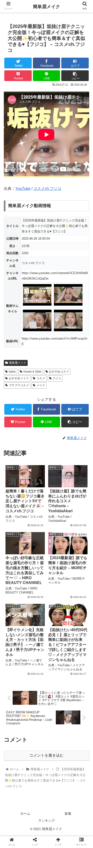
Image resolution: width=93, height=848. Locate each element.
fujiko (12, 371)
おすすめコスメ (59, 371)
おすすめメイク (19, 378)
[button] (83, 561)
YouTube (23, 189)
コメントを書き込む (46, 755)
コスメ (40, 378)
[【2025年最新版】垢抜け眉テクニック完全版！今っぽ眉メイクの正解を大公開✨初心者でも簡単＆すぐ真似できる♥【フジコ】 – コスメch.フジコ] (57, 795)
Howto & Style (32, 371)
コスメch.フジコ (47, 189)
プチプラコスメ (19, 385)
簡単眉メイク (17, 362)
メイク (40, 385)
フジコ (56, 378)
